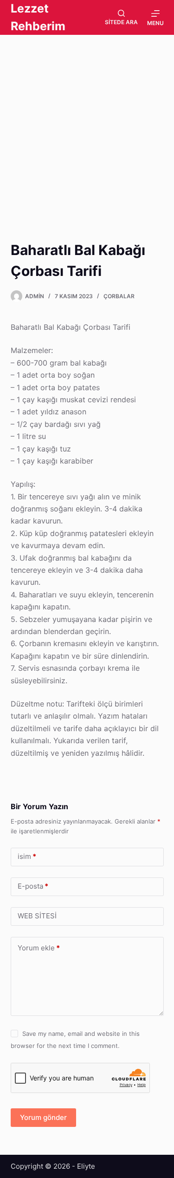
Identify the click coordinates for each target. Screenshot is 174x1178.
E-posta (33, 886)
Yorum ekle (39, 947)
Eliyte (86, 1166)
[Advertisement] (87, 126)
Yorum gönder (43, 1117)
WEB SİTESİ (37, 915)
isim (27, 856)
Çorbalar (119, 296)
